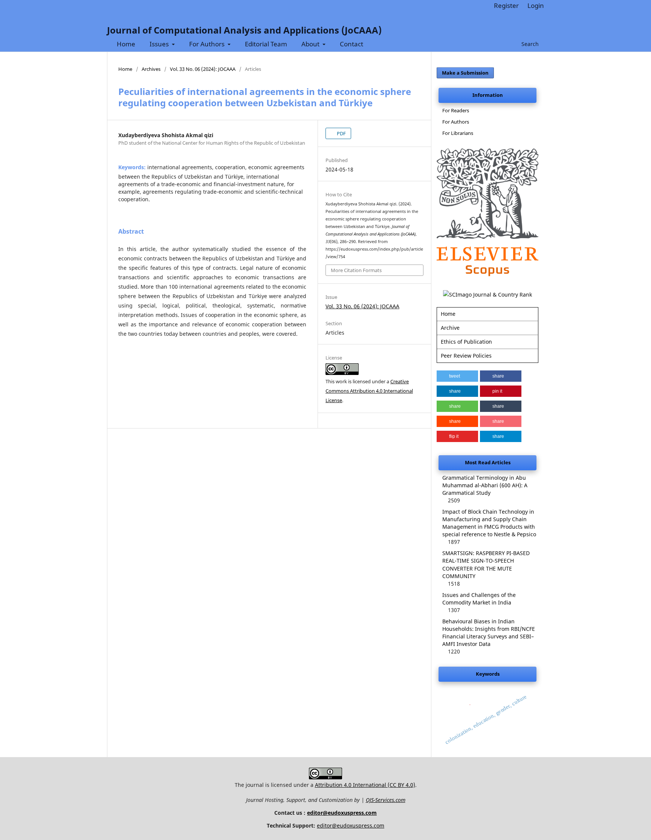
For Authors (207, 44)
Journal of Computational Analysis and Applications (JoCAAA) (244, 30)
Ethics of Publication (466, 341)
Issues (160, 44)
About (311, 44)
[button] (457, 376)
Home (126, 44)
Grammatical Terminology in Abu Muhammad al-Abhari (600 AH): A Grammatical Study (484, 485)
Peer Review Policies (466, 355)
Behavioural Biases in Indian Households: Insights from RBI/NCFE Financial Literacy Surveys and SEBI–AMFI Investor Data (488, 632)
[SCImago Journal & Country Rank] (487, 294)
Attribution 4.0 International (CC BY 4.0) (365, 784)
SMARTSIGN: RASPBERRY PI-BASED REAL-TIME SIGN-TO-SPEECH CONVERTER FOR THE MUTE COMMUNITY (486, 564)
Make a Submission (465, 72)
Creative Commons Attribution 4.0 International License (369, 391)
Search (529, 43)
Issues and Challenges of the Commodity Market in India (479, 598)
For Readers (455, 110)
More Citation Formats (356, 270)
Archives (151, 69)
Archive (450, 327)
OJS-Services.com (385, 799)
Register (506, 5)
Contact (351, 44)
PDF (341, 133)
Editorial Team (266, 44)
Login (535, 5)
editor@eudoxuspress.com (342, 812)
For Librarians (457, 133)
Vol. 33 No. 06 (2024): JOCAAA (202, 69)
